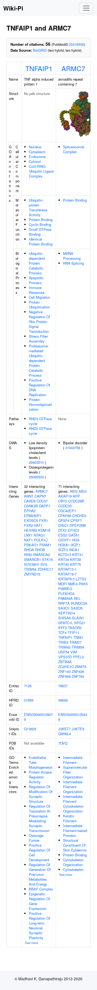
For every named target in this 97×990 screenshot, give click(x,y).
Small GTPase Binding (40, 232)
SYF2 (62, 627)
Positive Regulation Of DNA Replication (39, 387)
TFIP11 (73, 632)
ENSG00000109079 (38, 717)
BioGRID (40, 50)
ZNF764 (78, 676)
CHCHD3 (79, 515)
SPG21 (79, 622)
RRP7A (64, 603)
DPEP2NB (78, 525)
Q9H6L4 (64, 733)
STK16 (47, 559)
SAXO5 (76, 608)
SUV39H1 (31, 564)
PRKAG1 (31, 544)
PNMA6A (65, 598)
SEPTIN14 (66, 613)
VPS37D (65, 656)
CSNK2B (31, 505)
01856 (28, 700)
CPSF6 (64, 520)
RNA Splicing (73, 263)
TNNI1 (79, 637)
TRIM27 (75, 642)
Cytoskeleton (73, 869)
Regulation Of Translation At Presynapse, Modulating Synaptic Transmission (39, 818)
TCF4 (62, 632)
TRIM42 (64, 647)
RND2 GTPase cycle (40, 431)
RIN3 (28, 554)
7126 (28, 685)
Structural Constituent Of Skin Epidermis (75, 845)
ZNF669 (64, 676)
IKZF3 (63, 549)
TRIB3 (63, 642)
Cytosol (35, 161)
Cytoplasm (37, 151)
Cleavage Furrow (36, 838)
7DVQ (62, 743)
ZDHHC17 (45, 569)
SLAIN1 (78, 617)
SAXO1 (64, 608)
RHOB (40, 549)
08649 (63, 700)
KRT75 (75, 564)
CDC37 (42, 501)
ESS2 (62, 535)
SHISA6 (64, 617)
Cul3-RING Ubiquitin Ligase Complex (41, 171)
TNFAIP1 (39, 68)
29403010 (36, 462)
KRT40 (63, 564)
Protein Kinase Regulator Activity (40, 776)
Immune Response (36, 290)
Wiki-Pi (13, 8)
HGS (75, 539)
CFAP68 (64, 515)
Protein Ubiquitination (39, 305)
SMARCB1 (32, 559)
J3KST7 (64, 728)
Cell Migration (39, 297)
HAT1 (38, 525)
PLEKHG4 (66, 593)
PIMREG (65, 588)
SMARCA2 (41, 554)
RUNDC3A (79, 603)
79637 (63, 685)
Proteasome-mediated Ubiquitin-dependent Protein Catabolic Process (39, 360)
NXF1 (28, 539)
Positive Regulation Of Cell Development (39, 852)
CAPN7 (40, 496)
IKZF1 (76, 544)
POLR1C (41, 539)
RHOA (29, 549)
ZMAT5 (80, 666)
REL (77, 598)
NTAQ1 (39, 535)
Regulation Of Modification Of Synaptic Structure (41, 794)
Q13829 (30, 728)
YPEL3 (78, 656)
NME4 (73, 583)
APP (76, 496)
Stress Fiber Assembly (38, 339)
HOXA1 (64, 544)
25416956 (76, 44)
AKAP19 (65, 496)
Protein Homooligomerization (40, 404)
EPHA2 (30, 510)
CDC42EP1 (67, 510)
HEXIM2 (30, 530)
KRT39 (75, 559)
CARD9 (30, 501)
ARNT (28, 496)
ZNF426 (78, 671)
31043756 (72, 447)
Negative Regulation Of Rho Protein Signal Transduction (39, 321)
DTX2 (62, 530)
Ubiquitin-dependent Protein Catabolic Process (37, 263)
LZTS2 (81, 578)
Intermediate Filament (72, 760)
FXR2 (28, 525)
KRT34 (63, 559)
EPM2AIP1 (32, 515)
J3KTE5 (78, 728)
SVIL (44, 564)
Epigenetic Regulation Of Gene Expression (39, 901)
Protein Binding (41, 219)
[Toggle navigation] (86, 8)
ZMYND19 (32, 574)
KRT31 (77, 554)
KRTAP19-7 (67, 574)
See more (31, 942)
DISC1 (63, 525)
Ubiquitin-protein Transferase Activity (38, 207)
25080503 (36, 476)
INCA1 (74, 549)
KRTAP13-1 (67, 569)
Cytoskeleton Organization (73, 862)
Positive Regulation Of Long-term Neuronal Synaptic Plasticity (39, 925)
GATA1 (73, 535)
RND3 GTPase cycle (40, 421)
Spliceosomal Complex (73, 149)
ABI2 (74, 491)
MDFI (62, 583)
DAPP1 (44, 505)
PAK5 (83, 583)
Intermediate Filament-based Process (75, 830)
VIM (73, 651)
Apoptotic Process (36, 280)
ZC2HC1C (66, 666)
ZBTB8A (65, 661)
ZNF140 (64, 671)
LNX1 (28, 535)
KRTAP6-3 (66, 578)
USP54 (63, 651)
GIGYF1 (64, 539)
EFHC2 (73, 530)
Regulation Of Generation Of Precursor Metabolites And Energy (40, 874)
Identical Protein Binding (41, 241)
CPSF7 (76, 520)
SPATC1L (65, 622)
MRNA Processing (72, 256)
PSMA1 (45, 544)
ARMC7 (73, 68)
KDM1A (44, 530)
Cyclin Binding (40, 224)
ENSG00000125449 (72, 717)
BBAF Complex (41, 889)
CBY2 (62, 501)
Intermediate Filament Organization (73, 786)
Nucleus (35, 146)
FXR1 (43, 520)
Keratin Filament (70, 818)
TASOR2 (75, 627)
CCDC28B (76, 501)
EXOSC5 (31, 520)
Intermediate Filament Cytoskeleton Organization (73, 804)
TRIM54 (30, 569)
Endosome (37, 156)
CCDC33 (65, 505)
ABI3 (82, 491)
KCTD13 (64, 554)
